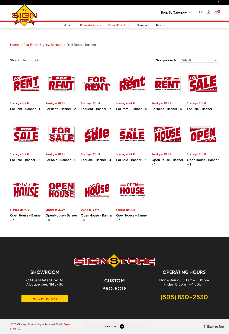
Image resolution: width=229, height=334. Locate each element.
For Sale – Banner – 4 (96, 160)
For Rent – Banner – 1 (25, 109)
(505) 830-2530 (184, 297)
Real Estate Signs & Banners (42, 44)
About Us (160, 25)
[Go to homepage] (23, 14)
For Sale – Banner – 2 (25, 160)
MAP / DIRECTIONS (45, 298)
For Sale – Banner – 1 (201, 109)
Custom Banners (89, 25)
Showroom (143, 25)
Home (14, 44)
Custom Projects (117, 25)
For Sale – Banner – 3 (60, 160)
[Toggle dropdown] (189, 12)
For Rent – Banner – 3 (96, 109)
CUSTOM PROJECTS (114, 284)
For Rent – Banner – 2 (60, 109)
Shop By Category (173, 12)
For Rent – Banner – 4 (131, 109)
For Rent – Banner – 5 (167, 109)
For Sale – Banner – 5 (131, 160)
